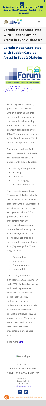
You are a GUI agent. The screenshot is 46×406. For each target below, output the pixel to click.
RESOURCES (23, 364)
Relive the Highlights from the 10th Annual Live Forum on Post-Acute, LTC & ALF (23, 10)
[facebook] (20, 392)
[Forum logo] (13, 20)
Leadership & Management (23, 91)
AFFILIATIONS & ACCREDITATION (23, 373)
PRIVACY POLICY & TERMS (23, 368)
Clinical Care (11, 91)
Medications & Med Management (26, 89)
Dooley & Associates (36, 397)
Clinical (12, 89)
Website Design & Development (19, 397)
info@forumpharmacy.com (23, 386)
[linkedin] (26, 392)
